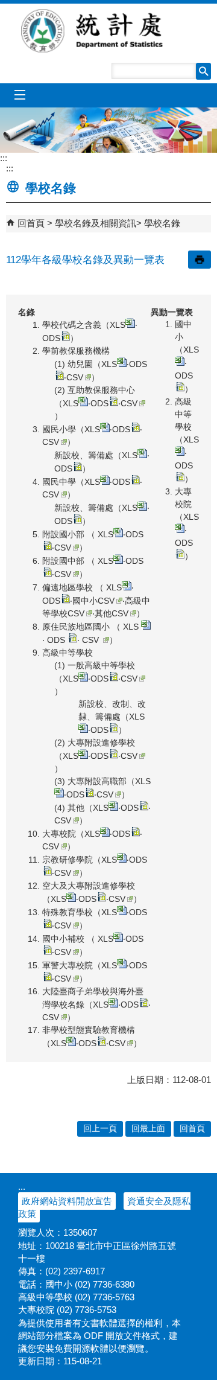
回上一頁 (100, 1128)
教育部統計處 (108, 31)
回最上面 (148, 1128)
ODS (51, 338)
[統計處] (108, 130)
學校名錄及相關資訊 (95, 223)
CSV (74, 377)
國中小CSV (93, 600)
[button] (203, 71)
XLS (117, 325)
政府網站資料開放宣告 (67, 1201)
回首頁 (31, 223)
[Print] (199, 260)
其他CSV (111, 613)
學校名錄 (162, 223)
